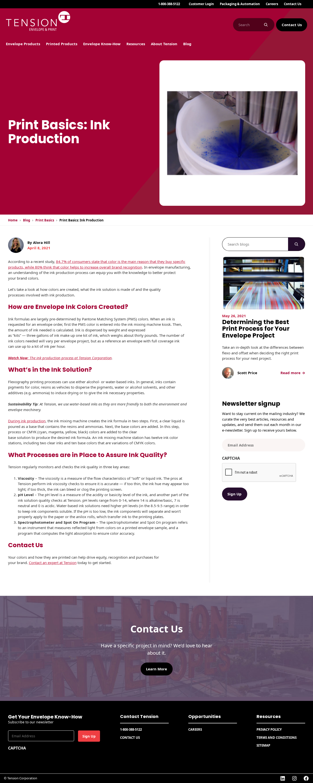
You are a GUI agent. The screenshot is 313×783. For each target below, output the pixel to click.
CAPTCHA (231, 458)
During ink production (26, 420)
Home (13, 220)
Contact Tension (139, 716)
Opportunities (204, 716)
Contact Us (292, 24)
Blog (26, 220)
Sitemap (263, 745)
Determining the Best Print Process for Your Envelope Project (256, 329)
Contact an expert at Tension (53, 562)
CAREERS (195, 729)
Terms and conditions (277, 737)
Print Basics (44, 220)
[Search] (265, 24)
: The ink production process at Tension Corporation (60, 357)
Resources (269, 716)
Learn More (156, 668)
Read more (292, 373)
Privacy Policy (269, 729)
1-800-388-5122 (169, 4)
